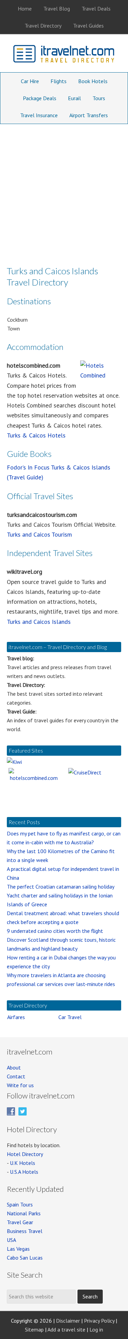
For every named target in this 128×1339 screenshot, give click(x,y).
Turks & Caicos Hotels (36, 435)
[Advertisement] (64, 191)
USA (11, 1239)
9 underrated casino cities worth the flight (55, 930)
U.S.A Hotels (24, 1171)
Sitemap (34, 1329)
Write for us (20, 1085)
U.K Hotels (22, 1162)
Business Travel (24, 1231)
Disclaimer (68, 1320)
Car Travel (70, 1017)
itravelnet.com (64, 55)
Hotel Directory (25, 1154)
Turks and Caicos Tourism (39, 534)
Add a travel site (66, 1329)
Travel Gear (20, 1222)
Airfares (16, 1017)
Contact (16, 1076)
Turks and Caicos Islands (39, 622)
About (14, 1067)
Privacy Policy (99, 1320)
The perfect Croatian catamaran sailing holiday (60, 886)
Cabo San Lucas (25, 1257)
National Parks (24, 1213)
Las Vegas (18, 1248)
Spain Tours (20, 1204)
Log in (96, 1329)
